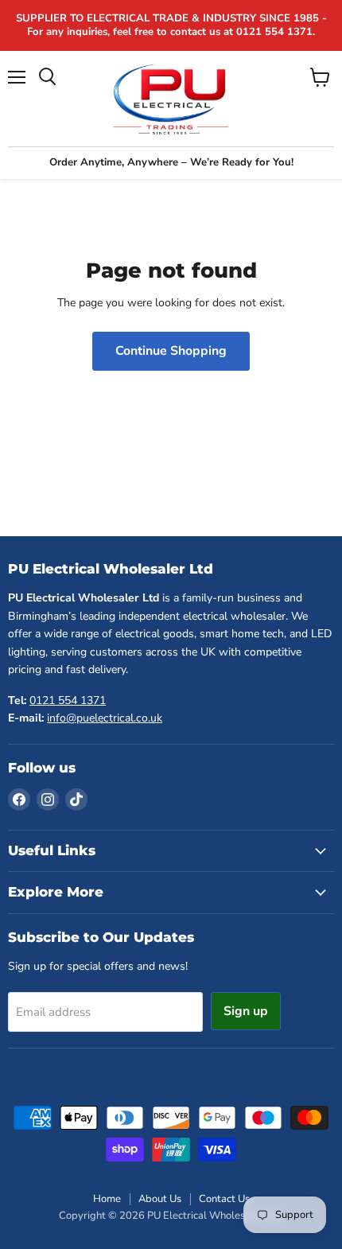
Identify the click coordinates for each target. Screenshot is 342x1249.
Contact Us (224, 1199)
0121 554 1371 (67, 700)
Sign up (245, 1011)
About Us (159, 1199)
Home (107, 1199)
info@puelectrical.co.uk (104, 718)
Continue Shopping (171, 351)
